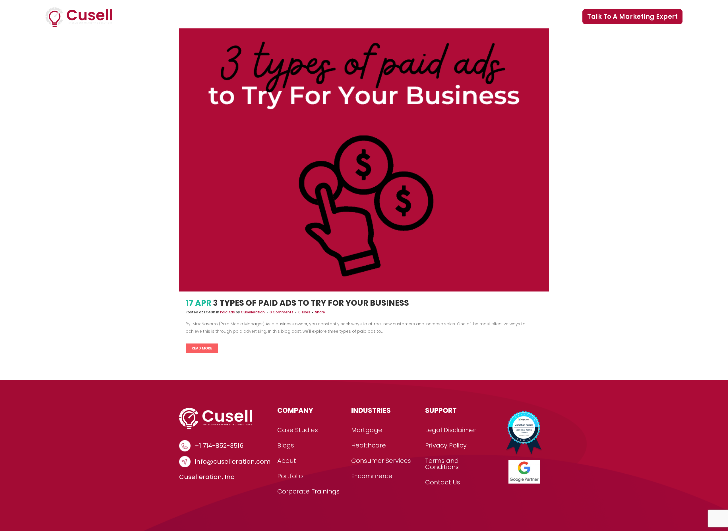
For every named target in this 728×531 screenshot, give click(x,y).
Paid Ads (227, 312)
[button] (348, 16)
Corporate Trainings (542, 16)
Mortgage (366, 430)
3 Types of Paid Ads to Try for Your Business (311, 303)
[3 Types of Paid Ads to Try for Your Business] (364, 159)
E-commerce (371, 476)
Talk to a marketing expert (632, 16)
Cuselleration (253, 312)
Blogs (492, 16)
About (286, 461)
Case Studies (380, 16)
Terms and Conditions (442, 464)
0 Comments (281, 312)
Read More (202, 348)
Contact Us (442, 482)
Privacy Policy (446, 445)
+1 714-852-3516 (219, 445)
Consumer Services (381, 461)
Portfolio (462, 16)
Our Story (425, 16)
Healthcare (368, 445)
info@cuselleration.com (233, 461)
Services (330, 16)
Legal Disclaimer (450, 430)
